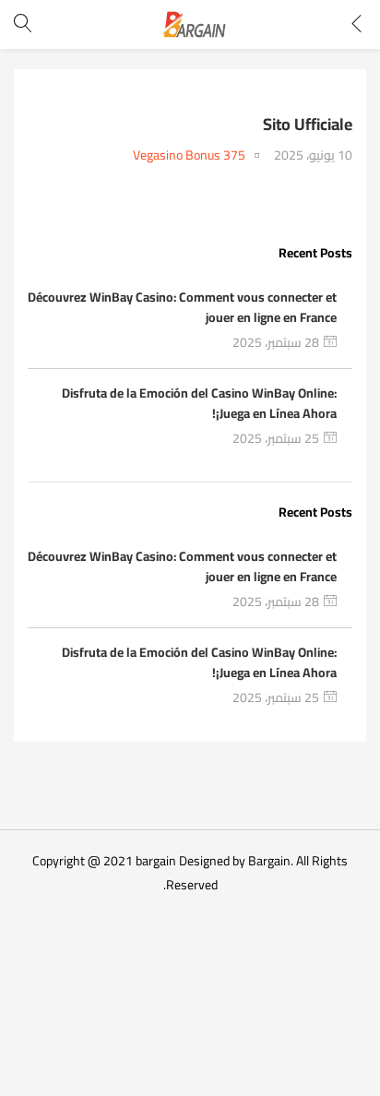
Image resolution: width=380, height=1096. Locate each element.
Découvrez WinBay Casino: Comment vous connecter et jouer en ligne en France (182, 307)
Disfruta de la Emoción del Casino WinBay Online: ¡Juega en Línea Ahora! (199, 403)
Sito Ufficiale (307, 124)
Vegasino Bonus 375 (189, 155)
